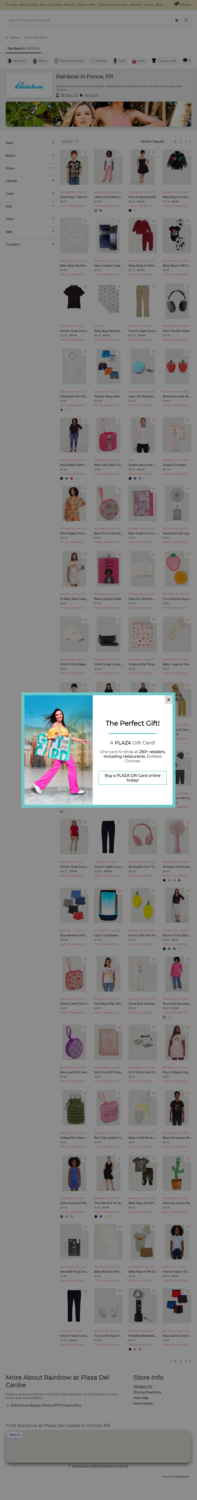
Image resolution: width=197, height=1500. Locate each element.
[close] (169, 699)
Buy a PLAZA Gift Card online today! (132, 777)
